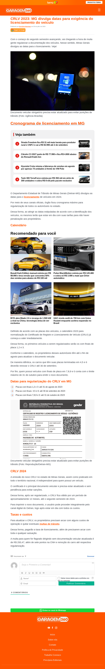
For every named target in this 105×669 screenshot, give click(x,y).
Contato (52, 645)
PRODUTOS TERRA (94, 2)
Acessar (90, 556)
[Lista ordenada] (36, 572)
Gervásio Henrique (25, 26)
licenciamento (31, 197)
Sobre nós (52, 640)
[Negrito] (22, 572)
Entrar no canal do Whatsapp (54, 610)
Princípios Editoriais (52, 660)
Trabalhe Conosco (52, 655)
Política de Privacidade (52, 650)
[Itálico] (26, 572)
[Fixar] (33, 572)
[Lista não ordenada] (40, 572)
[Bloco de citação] (43, 572)
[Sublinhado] (29, 572)
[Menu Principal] (99, 10)
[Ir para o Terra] (52, 2)
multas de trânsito (49, 524)
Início (52, 635)
